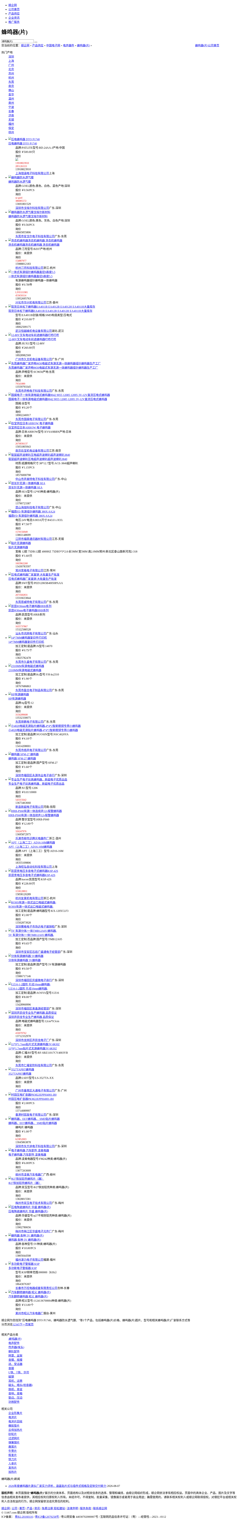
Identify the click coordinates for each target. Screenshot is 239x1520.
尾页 (31, 1324)
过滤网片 (14, 1438)
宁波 (11, 107)
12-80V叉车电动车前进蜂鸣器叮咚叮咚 (32, 339)
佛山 (11, 90)
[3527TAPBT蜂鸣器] (21, 1069)
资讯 (37, 1508)
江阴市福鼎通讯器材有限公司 (33, 538)
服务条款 (85, 1508)
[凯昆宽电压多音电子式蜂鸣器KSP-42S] (33, 870)
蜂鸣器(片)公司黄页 (207, 45)
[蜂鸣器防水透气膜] (21, 177)
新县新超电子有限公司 (29, 806)
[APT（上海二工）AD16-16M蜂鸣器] (31, 842)
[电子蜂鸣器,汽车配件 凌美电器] (28, 1150)
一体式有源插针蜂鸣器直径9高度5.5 (30, 276)
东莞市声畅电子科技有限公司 (33, 390)
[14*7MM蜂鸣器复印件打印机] (27, 637)
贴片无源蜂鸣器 (18, 547)
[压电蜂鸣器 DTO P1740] (24, 139)
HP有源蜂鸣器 (17, 698)
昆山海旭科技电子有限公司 (32, 507)
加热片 (12, 1471)
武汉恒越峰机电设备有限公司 (33, 330)
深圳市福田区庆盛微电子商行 (33, 980)
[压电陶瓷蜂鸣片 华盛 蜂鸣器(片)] (29, 1207)
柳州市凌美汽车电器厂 (29, 1174)
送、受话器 (15, 1364)
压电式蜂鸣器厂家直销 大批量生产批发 (32, 578)
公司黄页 (14, 9)
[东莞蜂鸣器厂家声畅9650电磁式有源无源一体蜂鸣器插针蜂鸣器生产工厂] (54, 363)
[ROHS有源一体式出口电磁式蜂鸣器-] (32, 902)
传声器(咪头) (16, 1347)
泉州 (11, 102)
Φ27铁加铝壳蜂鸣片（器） (24, 1183)
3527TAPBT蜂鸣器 (19, 1073)
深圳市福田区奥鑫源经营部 (32, 1008)
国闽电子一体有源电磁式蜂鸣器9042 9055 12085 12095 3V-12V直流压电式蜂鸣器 (57, 399)
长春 (11, 111)
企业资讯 (14, 17)
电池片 (12, 1417)
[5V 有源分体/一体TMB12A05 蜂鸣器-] (32, 930)
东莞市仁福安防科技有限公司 (33, 1065)
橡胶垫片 (14, 1425)
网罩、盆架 (15, 1355)
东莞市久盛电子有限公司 (30, 661)
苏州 (11, 73)
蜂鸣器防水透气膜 (19, 181)
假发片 (12, 1455)
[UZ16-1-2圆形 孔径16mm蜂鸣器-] (29, 984)
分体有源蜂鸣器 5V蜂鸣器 (24, 960)
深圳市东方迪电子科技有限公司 (35, 1146)
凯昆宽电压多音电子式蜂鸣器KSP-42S (31, 875)
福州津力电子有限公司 (29, 1259)
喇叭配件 (14, 1351)
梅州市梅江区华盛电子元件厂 (33, 1231)
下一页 (24, 1324)
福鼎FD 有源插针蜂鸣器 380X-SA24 (30, 515)
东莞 (11, 81)
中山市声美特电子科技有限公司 (35, 479)
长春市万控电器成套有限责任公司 (36, 1288)
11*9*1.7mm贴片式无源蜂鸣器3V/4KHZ (32, 1048)
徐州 (11, 132)
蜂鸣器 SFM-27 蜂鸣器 (22, 758)
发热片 (12, 1467)
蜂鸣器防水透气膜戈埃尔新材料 (28, 216)
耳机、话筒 (15, 1380)
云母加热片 (15, 1429)
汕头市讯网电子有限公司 (30, 633)
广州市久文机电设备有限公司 (33, 359)
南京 (11, 86)
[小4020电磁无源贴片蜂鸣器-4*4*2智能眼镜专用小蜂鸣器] (44, 725)
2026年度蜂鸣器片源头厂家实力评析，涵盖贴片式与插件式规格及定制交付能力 (57, 1485)
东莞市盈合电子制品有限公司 (33, 690)
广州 (11, 65)
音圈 (11, 1368)
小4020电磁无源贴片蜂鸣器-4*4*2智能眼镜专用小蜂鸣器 (43, 730)
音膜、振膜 (15, 1359)
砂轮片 (12, 1434)
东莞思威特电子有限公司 (30, 601)
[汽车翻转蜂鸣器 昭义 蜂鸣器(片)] (29, 1292)
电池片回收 (15, 1421)
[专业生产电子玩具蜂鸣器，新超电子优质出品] (37, 779)
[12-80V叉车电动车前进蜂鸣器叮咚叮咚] (33, 335)
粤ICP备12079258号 (47, 1516)
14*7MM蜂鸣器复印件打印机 (26, 641)
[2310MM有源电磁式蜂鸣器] (26, 666)
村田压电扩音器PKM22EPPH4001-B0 (31, 1098)
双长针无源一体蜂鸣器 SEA (25, 487)
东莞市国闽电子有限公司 (30, 419)
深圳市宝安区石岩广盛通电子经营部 (37, 951)
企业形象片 (15, 1413)
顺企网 (12, 5)
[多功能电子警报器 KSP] (24, 1263)
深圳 (11, 56)
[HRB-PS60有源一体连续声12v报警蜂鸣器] (35, 811)
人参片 (12, 1463)
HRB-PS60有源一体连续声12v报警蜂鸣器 (33, 815)
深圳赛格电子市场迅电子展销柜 (35, 926)
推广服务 (14, 21)
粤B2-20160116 (24, 1516)
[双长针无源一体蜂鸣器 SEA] (26, 483)
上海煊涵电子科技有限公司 (32, 173)
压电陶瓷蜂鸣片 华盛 (28, 1211)
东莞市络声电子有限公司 (30, 750)
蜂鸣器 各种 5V (24, 1239)
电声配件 (14, 1343)
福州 (11, 123)
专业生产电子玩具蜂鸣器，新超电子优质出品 (36, 783)
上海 (11, 60)
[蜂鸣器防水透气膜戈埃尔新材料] (29, 212)
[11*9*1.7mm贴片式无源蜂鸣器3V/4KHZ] (34, 1044)
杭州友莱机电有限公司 (29, 898)
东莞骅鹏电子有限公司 (29, 721)
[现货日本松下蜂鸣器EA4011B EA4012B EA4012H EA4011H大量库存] (51, 306)
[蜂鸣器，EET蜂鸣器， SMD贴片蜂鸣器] (34, 1118)
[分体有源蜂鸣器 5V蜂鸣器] (25, 956)
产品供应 (14, 13)
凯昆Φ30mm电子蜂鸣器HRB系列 (28, 610)
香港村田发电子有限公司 (30, 1114)
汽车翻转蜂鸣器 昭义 (28, 1296)
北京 (11, 69)
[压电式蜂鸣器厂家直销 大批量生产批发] (33, 574)
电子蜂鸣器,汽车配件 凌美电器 (27, 1154)
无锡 (11, 119)
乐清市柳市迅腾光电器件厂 (32, 838)
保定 (11, 128)
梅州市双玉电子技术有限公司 (33, 1202)
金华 (11, 94)
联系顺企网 (100, 1508)
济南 (11, 115)
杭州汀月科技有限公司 (29, 267)
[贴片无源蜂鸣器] (19, 543)
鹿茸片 (12, 1446)
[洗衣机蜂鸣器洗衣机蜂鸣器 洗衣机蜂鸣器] (35, 240)
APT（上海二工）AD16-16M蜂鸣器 (30, 846)
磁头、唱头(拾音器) (20, 1385)
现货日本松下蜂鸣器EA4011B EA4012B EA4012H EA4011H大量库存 (50, 310)
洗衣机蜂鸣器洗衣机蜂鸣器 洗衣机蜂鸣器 (33, 244)
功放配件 (14, 1401)
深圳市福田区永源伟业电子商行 (35, 775)
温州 (11, 98)
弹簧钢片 (14, 1442)
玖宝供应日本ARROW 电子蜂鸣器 (29, 427)
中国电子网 (53, 45)
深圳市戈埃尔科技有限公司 (32, 207)
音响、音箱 (15, 1393)
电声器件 (68, 45)
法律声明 (72, 1508)
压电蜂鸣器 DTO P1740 (22, 143)
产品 (29, 1508)
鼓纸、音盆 (15, 1389)
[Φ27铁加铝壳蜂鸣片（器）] (26, 1178)
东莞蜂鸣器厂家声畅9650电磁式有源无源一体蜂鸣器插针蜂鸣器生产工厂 (53, 367)
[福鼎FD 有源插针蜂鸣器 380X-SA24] (31, 511)
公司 (14, 1508)
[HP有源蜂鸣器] (18, 694)
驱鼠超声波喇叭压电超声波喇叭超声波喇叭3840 (37, 459)
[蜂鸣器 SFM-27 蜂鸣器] (23, 754)
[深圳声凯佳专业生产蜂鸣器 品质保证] (32, 1012)
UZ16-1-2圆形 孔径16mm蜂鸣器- (28, 988)
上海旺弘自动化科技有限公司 (33, 866)
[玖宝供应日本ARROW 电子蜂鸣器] (30, 423)
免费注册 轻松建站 (53, 1508)
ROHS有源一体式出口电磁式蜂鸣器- (30, 906)
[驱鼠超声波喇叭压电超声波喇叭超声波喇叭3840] (39, 454)
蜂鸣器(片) (83, 45)
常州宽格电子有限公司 (29, 570)
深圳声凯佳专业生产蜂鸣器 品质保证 (31, 1016)
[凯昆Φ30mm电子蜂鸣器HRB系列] (29, 606)
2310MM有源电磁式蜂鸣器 (24, 670)
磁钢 (11, 1376)
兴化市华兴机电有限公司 (30, 302)
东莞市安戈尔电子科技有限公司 (35, 236)
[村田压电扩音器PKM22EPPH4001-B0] (32, 1094)
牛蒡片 (12, 1450)
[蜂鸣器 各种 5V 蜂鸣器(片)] (26, 1235)
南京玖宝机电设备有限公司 (32, 450)
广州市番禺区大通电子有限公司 (35, 1090)
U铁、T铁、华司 (18, 1372)
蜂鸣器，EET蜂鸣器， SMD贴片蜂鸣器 (32, 1123)
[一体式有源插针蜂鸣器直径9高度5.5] (31, 272)
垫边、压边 (15, 1397)
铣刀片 (12, 1459)
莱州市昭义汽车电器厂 (29, 1313)
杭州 (11, 77)
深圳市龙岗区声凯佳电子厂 (32, 1040)
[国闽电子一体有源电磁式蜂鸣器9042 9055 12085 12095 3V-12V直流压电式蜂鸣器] (59, 394)
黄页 (22, 1508)
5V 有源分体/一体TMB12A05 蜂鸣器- (31, 935)
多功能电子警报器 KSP (22, 1268)
